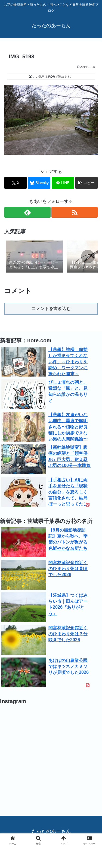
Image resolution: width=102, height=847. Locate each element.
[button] (86, 183)
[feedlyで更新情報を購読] (27, 212)
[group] (34, 257)
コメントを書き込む (51, 308)
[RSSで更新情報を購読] (74, 212)
